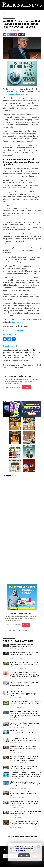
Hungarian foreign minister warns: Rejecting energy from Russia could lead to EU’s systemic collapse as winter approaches (24, 758)
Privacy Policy (21, 851)
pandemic (23, 355)
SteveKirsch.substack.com (13, 330)
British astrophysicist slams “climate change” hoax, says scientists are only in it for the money (25, 664)
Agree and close (24, 855)
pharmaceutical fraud (11, 358)
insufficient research (11, 355)
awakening (28, 350)
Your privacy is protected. (11, 393)
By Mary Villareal (22, 668)
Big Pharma (17, 353)
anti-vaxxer (19, 350)
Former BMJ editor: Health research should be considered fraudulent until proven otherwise (25, 740)
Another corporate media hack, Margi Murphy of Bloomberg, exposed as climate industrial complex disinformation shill (25, 684)
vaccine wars (17, 360)
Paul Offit (31, 355)
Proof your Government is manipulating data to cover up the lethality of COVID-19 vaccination (25, 775)
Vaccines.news (17, 322)
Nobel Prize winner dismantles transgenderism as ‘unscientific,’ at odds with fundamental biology (25, 794)
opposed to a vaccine (18, 94)
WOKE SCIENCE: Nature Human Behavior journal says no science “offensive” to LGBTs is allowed (25, 748)
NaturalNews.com (9, 334)
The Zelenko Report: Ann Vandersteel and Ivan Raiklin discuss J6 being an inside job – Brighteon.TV (25, 813)
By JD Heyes (21, 697)
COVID (34, 353)
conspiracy (27, 353)
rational (23, 358)
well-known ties (9, 188)
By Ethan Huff (21, 658)
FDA (38, 353)
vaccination (7, 360)
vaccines (26, 360)
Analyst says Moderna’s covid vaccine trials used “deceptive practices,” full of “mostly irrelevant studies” (24, 803)
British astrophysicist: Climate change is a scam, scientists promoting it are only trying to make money (25, 703)
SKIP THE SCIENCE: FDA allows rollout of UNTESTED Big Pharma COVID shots (23, 767)
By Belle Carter (21, 770)
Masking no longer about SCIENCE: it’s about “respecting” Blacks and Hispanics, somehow (24, 724)
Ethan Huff (15, 30)
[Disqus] (22, 504)
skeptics (30, 358)
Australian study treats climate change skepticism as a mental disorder (22, 646)
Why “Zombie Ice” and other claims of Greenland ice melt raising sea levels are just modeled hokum (25, 784)
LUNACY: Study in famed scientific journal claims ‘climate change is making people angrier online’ (25, 694)
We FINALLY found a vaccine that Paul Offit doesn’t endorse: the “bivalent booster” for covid (24, 654)
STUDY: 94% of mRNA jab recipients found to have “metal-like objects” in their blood (24, 732)
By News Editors (22, 649)
